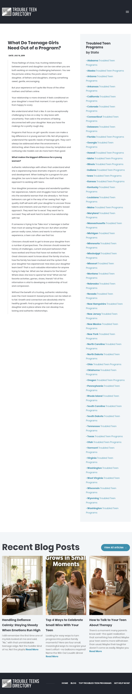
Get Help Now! (122, 683)
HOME (65, 683)
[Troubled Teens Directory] (19, 12)
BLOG (73, 683)
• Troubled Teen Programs (105, 71)
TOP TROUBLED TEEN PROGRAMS (95, 683)
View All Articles (113, 547)
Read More (32, 649)
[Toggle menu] (127, 12)
